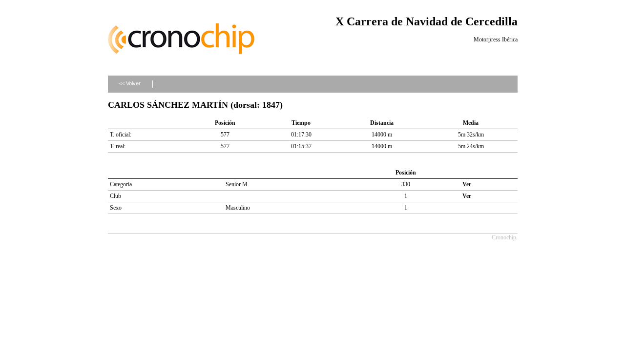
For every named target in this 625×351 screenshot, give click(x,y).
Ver (466, 184)
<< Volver (130, 83)
